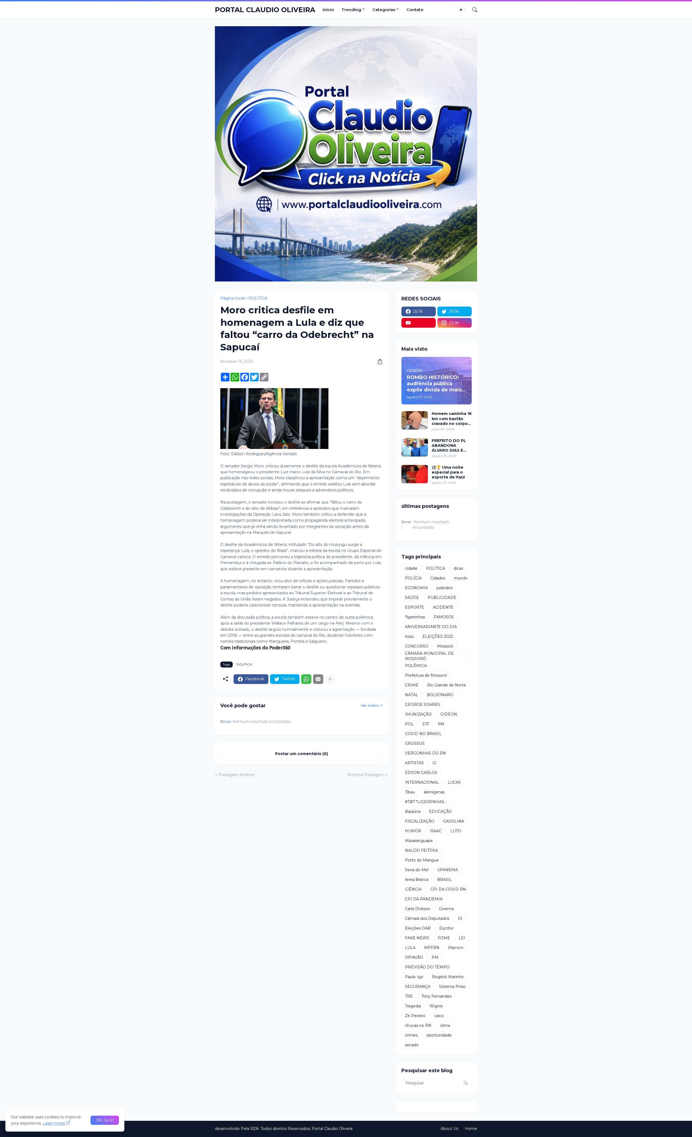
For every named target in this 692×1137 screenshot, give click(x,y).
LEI (462, 937)
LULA (410, 947)
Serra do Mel (416, 869)
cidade (411, 568)
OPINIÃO (414, 957)
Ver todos (370, 705)
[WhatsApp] (306, 679)
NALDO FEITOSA (421, 850)
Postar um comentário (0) (301, 753)
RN (441, 724)
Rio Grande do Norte (446, 685)
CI (434, 762)
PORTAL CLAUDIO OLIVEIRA (265, 10)
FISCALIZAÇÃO (419, 821)
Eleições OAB (418, 928)
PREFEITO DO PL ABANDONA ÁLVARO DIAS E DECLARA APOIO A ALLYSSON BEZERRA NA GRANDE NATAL (451, 445)
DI (460, 918)
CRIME (411, 685)
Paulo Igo (414, 976)
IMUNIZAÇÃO (418, 714)
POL (409, 724)
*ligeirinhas (415, 617)
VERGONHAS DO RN (425, 753)
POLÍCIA (413, 578)
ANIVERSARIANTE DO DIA (431, 626)
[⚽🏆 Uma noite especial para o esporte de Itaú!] (414, 474)
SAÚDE (412, 597)
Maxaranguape (419, 840)
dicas (458, 568)
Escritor (446, 928)
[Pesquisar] (472, 9)
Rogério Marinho (448, 976)
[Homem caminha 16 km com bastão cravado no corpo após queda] (414, 420)
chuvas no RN (418, 1025)
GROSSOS (415, 743)
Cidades (437, 578)
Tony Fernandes (436, 996)
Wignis (436, 1006)
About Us (449, 1128)
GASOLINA (453, 821)
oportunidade (439, 1035)
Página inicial (232, 298)
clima (445, 1025)
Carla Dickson (417, 908)
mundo (461, 578)
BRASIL (444, 879)
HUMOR (413, 831)
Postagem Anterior (236, 774)
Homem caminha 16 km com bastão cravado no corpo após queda (452, 418)
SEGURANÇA (417, 986)
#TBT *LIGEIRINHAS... (426, 801)
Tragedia (413, 1006)
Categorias (383, 9)
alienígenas (434, 792)
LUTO (455, 831)
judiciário (445, 587)
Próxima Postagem (365, 774)
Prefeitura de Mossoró (426, 675)
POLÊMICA (416, 665)
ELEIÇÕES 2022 (437, 636)
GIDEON (448, 714)
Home (471, 1128)
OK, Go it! (105, 1120)
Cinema (446, 908)
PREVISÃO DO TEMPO (427, 967)
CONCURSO (416, 646)
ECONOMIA (416, 587)
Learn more (54, 1123)
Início (328, 9)
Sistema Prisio (452, 986)
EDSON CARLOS (421, 772)
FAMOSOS (444, 617)
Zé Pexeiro (415, 1015)
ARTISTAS (414, 762)
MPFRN (432, 947)
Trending (351, 9)
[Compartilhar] (377, 361)
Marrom (455, 947)
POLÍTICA (257, 298)
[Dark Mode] (462, 9)
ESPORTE (414, 607)
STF (425, 724)
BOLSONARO (440, 694)
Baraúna (412, 811)
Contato (415, 9)
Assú (409, 636)
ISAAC (436, 831)
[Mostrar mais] (330, 679)
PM (435, 957)
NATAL (411, 694)
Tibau (410, 792)
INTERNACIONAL (422, 782)
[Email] (318, 679)
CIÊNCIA (413, 889)
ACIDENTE (443, 607)
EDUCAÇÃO (440, 811)
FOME (444, 937)
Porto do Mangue (422, 860)
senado (412, 1044)
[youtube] (418, 323)
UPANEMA (447, 869)
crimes (411, 1035)
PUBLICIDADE (442, 597)
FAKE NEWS (417, 937)
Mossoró (445, 646)
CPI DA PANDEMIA (424, 899)
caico (439, 1015)
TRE (409, 996)
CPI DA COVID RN (448, 889)
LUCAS (454, 782)
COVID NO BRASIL (423, 733)
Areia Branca (416, 879)
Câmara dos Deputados (427, 918)
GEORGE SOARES (422, 704)
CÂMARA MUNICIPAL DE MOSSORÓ (429, 656)
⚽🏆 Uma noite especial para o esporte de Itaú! (448, 472)
